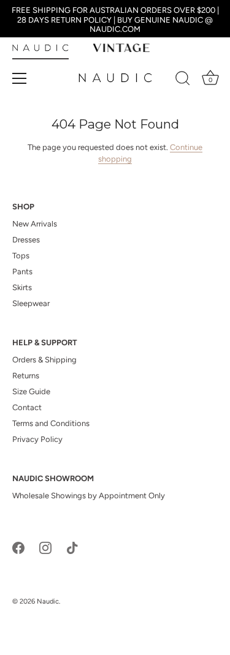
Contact (27, 407)
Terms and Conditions (51, 423)
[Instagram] (45, 547)
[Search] (182, 80)
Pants (22, 271)
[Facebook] (18, 547)
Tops (20, 255)
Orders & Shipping (44, 359)
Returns (25, 375)
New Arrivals (34, 223)
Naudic (48, 601)
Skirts (22, 287)
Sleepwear (31, 303)
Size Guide (31, 391)
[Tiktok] (72, 547)
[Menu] (19, 78)
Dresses (26, 239)
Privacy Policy (37, 439)
